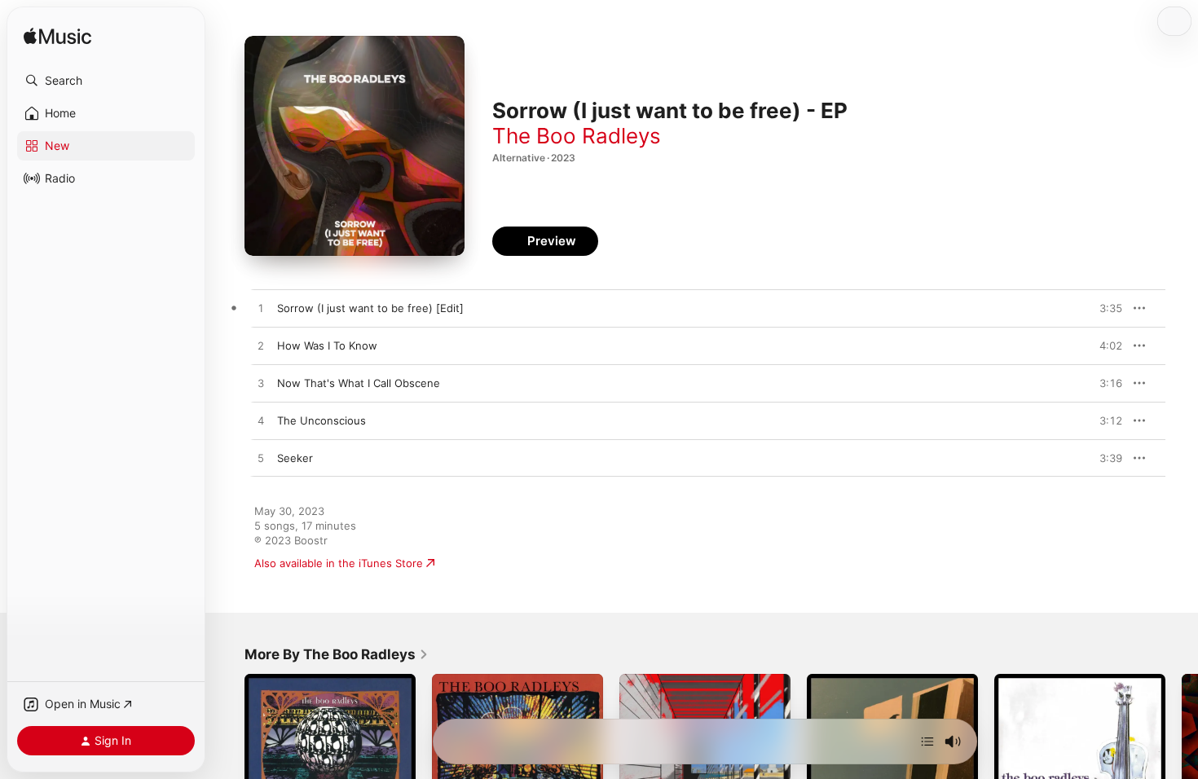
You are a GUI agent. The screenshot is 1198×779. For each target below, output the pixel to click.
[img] (57, 37)
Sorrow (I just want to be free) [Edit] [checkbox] (370, 308)
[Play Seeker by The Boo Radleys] (260, 458)
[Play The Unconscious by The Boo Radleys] (260, 421)
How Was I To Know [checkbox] (327, 345)
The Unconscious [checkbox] (321, 420)
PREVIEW (1104, 308)
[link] (336, 654)
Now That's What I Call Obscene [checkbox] (358, 383)
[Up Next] (927, 741)
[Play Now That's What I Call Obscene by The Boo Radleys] (260, 383)
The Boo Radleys (576, 135)
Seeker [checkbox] (295, 457)
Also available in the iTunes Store (338, 563)
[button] (106, 81)
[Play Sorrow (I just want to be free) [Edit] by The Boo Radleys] (260, 308)
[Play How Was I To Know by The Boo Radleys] (260, 346)
